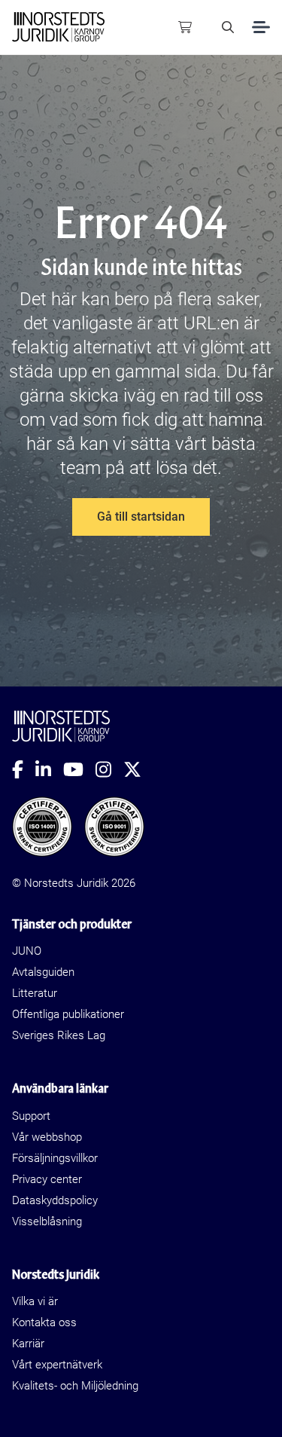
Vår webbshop (47, 1137)
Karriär (28, 1343)
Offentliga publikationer (68, 1014)
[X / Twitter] (138, 769)
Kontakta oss (44, 1322)
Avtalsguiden (43, 972)
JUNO (26, 951)
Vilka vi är (35, 1301)
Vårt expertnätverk (57, 1364)
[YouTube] (79, 769)
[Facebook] (23, 769)
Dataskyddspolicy (55, 1200)
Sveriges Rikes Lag (58, 1035)
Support (31, 1116)
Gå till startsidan (141, 516)
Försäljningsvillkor (55, 1158)
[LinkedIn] (49, 769)
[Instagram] (109, 769)
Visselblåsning (47, 1221)
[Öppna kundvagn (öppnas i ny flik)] (185, 27)
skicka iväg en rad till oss (166, 395)
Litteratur (34, 993)
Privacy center (47, 1179)
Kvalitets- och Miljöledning (75, 1386)
